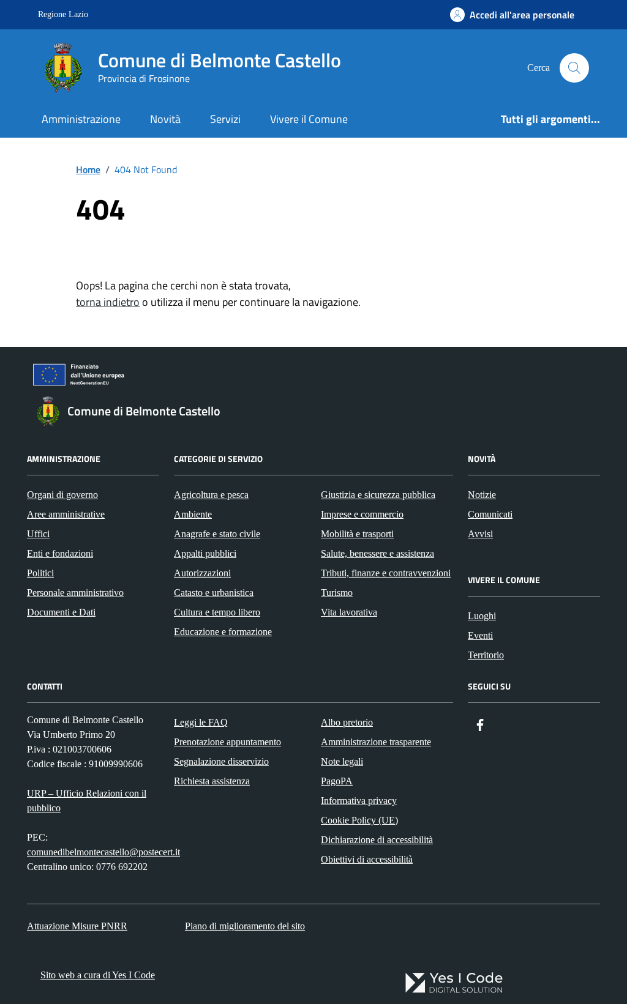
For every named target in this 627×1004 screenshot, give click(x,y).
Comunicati (490, 514)
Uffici (38, 534)
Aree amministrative (66, 514)
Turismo (337, 592)
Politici (40, 573)
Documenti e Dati (61, 612)
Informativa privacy (359, 800)
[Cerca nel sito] (574, 68)
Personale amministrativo (75, 592)
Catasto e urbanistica (213, 592)
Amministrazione (81, 119)
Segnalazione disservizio (221, 761)
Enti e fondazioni (60, 553)
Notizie (482, 494)
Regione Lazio (63, 14)
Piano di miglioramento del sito (245, 926)
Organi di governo (62, 494)
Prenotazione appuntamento (227, 742)
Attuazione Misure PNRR (77, 926)
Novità (165, 119)
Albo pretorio (347, 722)
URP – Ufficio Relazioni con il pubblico (86, 800)
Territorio (486, 655)
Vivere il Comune (309, 119)
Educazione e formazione (223, 632)
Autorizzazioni (202, 573)
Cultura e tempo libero (217, 612)
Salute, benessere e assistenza (377, 553)
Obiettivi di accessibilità (367, 859)
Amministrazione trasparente (376, 742)
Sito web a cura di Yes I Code (97, 975)
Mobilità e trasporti (357, 534)
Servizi (225, 119)
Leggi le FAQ (201, 722)
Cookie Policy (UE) (359, 820)
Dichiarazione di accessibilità (377, 840)
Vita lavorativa (349, 612)
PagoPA (337, 781)
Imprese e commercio (362, 514)
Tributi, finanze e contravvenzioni (386, 573)
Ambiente (193, 514)
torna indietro (108, 302)
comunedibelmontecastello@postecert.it (103, 852)
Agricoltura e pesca (211, 494)
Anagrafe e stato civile (217, 534)
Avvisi (480, 534)
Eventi (480, 635)
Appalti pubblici (205, 553)
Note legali (342, 761)
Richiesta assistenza (212, 781)
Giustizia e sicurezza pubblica (378, 494)
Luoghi (482, 616)
